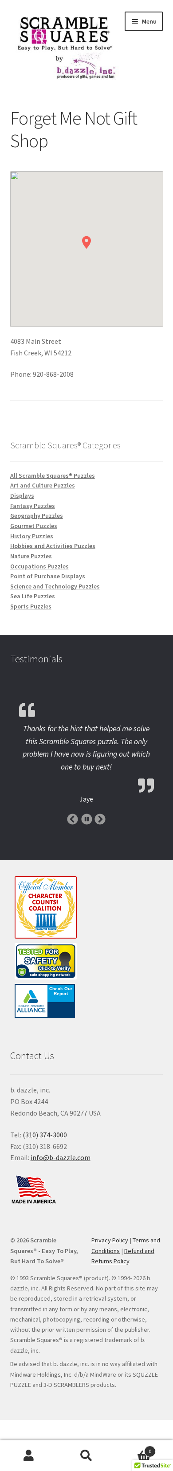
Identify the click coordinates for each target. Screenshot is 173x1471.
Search (86, 1456)
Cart (133, 1448)
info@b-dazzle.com (60, 1157)
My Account (29, 1456)
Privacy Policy (109, 1240)
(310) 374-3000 (45, 1134)
